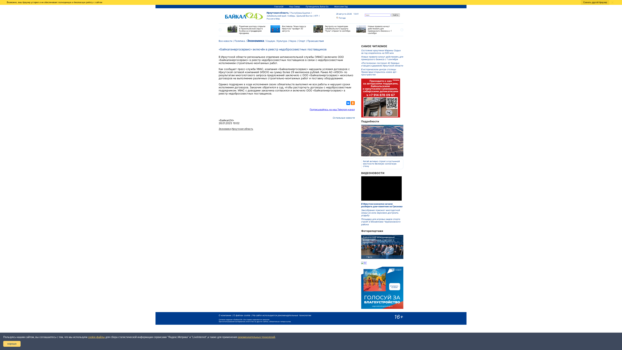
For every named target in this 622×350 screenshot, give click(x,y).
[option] (246, 29)
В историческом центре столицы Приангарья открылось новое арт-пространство (379, 72)
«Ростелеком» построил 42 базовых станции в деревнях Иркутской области (382, 64)
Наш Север (294, 6)
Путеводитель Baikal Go (317, 6)
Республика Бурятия (300, 13)
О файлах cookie (241, 315)
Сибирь (291, 16)
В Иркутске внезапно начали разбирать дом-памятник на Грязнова (382, 205)
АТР (316, 16)
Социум (270, 41)
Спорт (302, 41)
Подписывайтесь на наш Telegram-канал (332, 109)
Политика (240, 41)
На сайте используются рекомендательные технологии (282, 315)
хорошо (12, 343)
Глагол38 (278, 6)
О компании (225, 315)
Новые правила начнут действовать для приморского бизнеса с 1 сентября (382, 58)
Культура (282, 41)
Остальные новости (344, 117)
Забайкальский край (276, 16)
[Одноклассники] (353, 103)
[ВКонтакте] (348, 103)
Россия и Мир (273, 19)
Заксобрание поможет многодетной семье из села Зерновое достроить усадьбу (380, 213)
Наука (292, 41)
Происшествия (315, 41)
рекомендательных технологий (256, 337)
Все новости (225, 41)
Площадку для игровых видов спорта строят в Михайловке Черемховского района (381, 222)
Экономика (255, 40)
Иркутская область (278, 12)
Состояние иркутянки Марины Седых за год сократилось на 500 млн (381, 51)
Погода (342, 18)
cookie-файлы (96, 337)
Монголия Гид (341, 6)
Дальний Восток (304, 16)
